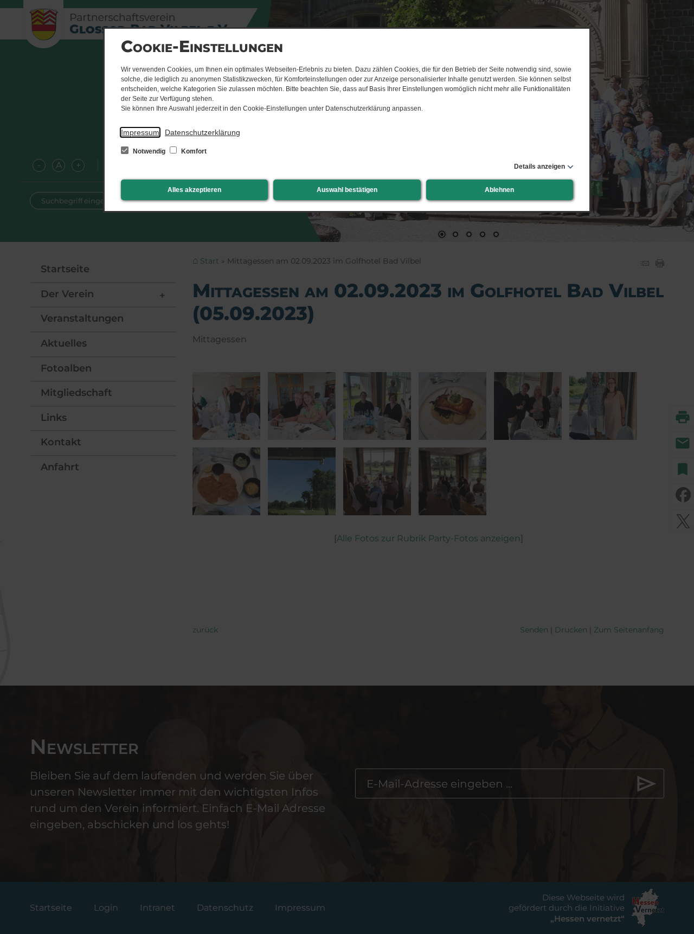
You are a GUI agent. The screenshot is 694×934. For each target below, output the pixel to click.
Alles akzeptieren (194, 190)
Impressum (140, 132)
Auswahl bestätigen (347, 190)
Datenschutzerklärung (202, 132)
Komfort (193, 151)
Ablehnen (499, 190)
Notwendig (149, 151)
